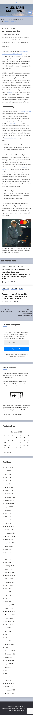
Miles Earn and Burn (15, 9)
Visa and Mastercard (24, 111)
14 (12, 443)
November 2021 (10, 654)
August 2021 (9, 664)
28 (12, 448)
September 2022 (10, 621)
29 (16, 448)
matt (19, 34)
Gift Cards (5, 28)
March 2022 (8, 641)
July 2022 (8, 628)
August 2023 (9, 585)
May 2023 (8, 595)
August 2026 (9, 467)
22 (16, 445)
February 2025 (9, 526)
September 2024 (10, 543)
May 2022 (8, 634)
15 (16, 443)
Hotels (21, 288)
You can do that (19, 410)
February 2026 (9, 487)
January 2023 (9, 608)
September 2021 (10, 660)
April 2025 (8, 520)
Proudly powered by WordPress (12, 708)
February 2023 (9, 605)
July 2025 (8, 510)
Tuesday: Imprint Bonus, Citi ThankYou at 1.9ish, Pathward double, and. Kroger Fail (15, 296)
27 (9, 448)
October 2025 (9, 500)
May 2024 (8, 556)
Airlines (4, 267)
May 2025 (8, 517)
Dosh (10, 92)
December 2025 (10, 494)
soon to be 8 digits (10, 138)
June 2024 (8, 553)
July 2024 (8, 549)
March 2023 (8, 602)
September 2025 (10, 503)
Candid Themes (19, 710)
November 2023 (10, 575)
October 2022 (9, 618)
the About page (16, 414)
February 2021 (9, 683)
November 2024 (10, 536)
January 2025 (9, 530)
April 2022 (8, 637)
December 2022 (10, 611)
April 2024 (8, 559)
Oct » (9, 452)
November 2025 (10, 497)
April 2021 (8, 677)
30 (20, 448)
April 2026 (8, 481)
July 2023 (8, 588)
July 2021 (8, 667)
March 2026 (8, 484)
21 (12, 445)
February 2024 (9, 566)
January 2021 (9, 687)
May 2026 (8, 477)
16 (20, 443)
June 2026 (8, 474)
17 (24, 443)
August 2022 (9, 624)
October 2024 (9, 539)
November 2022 (10, 615)
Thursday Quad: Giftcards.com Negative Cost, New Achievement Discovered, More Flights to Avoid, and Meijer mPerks (16, 274)
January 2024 (9, 569)
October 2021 (9, 657)
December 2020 (10, 690)
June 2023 (8, 592)
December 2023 (10, 572)
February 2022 (9, 644)
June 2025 (8, 513)
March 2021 (8, 680)
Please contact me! (16, 408)
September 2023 (10, 582)
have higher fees (15, 123)
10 (24, 440)
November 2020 (10, 693)
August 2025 (9, 507)
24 (24, 445)
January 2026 (9, 490)
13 (9, 443)
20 (9, 445)
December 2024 (10, 533)
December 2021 (10, 651)
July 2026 (8, 471)
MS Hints (12, 28)
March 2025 (8, 523)
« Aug (4, 452)
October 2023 (9, 579)
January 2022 (9, 647)
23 (20, 445)
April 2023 (8, 598)
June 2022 (8, 631)
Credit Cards (11, 267)
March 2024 (8, 562)
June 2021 (8, 670)
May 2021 (8, 673)
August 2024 (9, 546)
